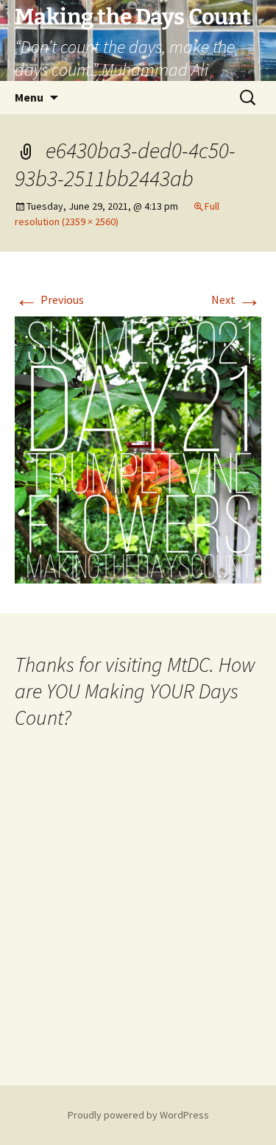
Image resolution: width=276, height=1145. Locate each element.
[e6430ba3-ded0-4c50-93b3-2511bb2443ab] (138, 449)
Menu (29, 97)
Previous (49, 299)
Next (236, 299)
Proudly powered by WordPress (138, 1114)
